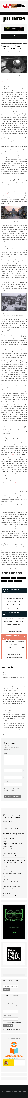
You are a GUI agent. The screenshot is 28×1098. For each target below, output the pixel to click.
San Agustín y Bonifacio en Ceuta (10, 826)
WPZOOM (15, 1093)
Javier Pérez (11, 848)
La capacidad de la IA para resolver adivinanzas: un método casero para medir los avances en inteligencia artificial (14, 845)
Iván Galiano (11, 838)
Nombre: (5, 1008)
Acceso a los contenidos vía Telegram (11, 1029)
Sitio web (6, 782)
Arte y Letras (6, 43)
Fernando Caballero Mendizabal (14, 51)
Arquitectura (17, 43)
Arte (24, 43)
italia (4, 580)
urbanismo (18, 580)
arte (14, 578)
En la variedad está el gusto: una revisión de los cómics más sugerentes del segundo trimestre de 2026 (13, 835)
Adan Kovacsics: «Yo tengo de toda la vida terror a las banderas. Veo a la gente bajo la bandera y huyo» (14, 862)
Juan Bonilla (11, 888)
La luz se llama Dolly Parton (9, 853)
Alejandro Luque (12, 866)
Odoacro (22, 148)
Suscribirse (25, 589)
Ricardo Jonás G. (12, 855)
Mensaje (5, 753)
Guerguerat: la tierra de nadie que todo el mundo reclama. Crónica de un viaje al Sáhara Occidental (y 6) (14, 817)
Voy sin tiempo (6, 893)
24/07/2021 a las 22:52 (8, 674)
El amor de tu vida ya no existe (10, 871)
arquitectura (6, 578)
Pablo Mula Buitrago (13, 828)
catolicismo (21, 578)
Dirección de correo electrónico (11, 775)
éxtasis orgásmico (13, 454)
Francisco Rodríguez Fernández (15, 873)
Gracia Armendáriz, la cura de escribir (11, 886)
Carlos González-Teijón (13, 881)
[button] (14, 36)
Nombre (5, 768)
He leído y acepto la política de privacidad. (13, 1022)
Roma (10, 580)
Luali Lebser (11, 821)
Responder (17, 674)
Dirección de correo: (7, 1015)
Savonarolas (14, 482)
